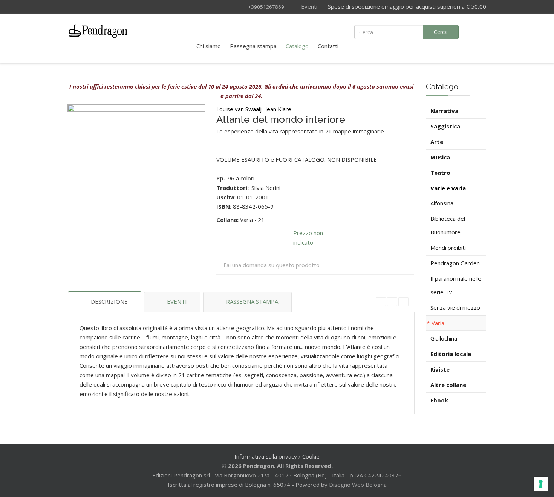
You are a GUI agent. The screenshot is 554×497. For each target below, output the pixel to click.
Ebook (439, 400)
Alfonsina (441, 203)
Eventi (308, 6)
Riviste (440, 369)
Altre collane (448, 384)
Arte (436, 141)
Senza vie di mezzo (455, 307)
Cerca (441, 31)
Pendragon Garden (455, 263)
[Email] (403, 301)
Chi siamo (208, 46)
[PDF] (381, 301)
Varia (438, 323)
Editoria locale (450, 354)
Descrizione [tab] (109, 301)
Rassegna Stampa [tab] (252, 301)
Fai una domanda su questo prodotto (271, 265)
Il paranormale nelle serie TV (455, 285)
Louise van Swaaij (239, 109)
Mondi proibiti (448, 247)
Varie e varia (448, 188)
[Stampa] (392, 301)
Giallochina (443, 338)
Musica (440, 157)
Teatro (440, 172)
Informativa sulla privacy (265, 456)
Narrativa (444, 111)
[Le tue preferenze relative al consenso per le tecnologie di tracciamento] (541, 484)
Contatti (328, 46)
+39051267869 (266, 6)
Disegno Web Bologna (358, 484)
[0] (477, 31)
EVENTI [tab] (177, 301)
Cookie (311, 456)
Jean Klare (278, 109)
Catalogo (297, 46)
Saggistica (445, 126)
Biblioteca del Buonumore (447, 225)
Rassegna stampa (253, 46)
